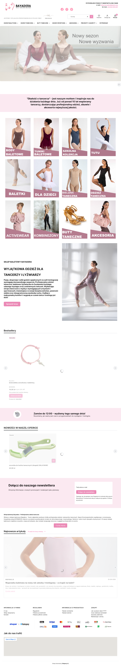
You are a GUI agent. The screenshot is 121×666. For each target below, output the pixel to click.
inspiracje (9, 579)
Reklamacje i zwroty (97, 616)
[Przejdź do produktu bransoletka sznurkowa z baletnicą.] (32, 357)
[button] (91, 16)
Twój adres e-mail (81, 487)
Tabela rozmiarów (67, 611)
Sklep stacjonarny (9, 613)
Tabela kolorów (66, 613)
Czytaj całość (10, 591)
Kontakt (6, 614)
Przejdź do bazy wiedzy (35, 531)
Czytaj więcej (60, 525)
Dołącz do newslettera (86, 492)
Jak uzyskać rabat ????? (98, 611)
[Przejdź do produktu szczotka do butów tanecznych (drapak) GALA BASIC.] (32, 448)
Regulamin (36, 611)
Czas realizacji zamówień (99, 613)
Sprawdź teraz (12, 304)
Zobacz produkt (16, 396)
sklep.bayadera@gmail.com (109, 5)
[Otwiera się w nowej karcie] (62, 9)
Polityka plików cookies (40, 614)
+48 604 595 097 (112, 7)
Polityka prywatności (39, 613)
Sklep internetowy (59, 663)
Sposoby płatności (97, 614)
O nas (5, 611)
